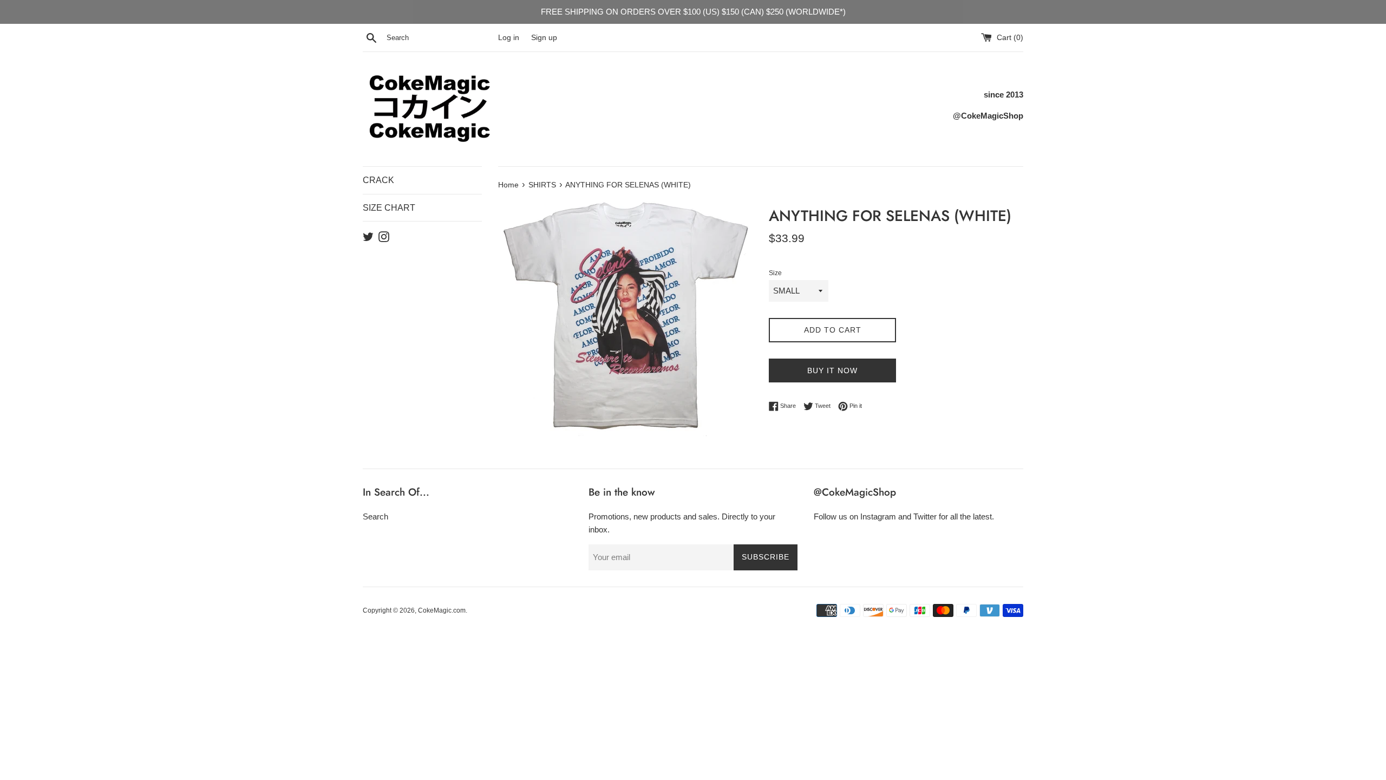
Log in (508, 38)
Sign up (544, 38)
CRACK (378, 180)
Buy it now (832, 370)
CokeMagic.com (442, 610)
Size (775, 273)
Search (375, 516)
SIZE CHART (389, 207)
